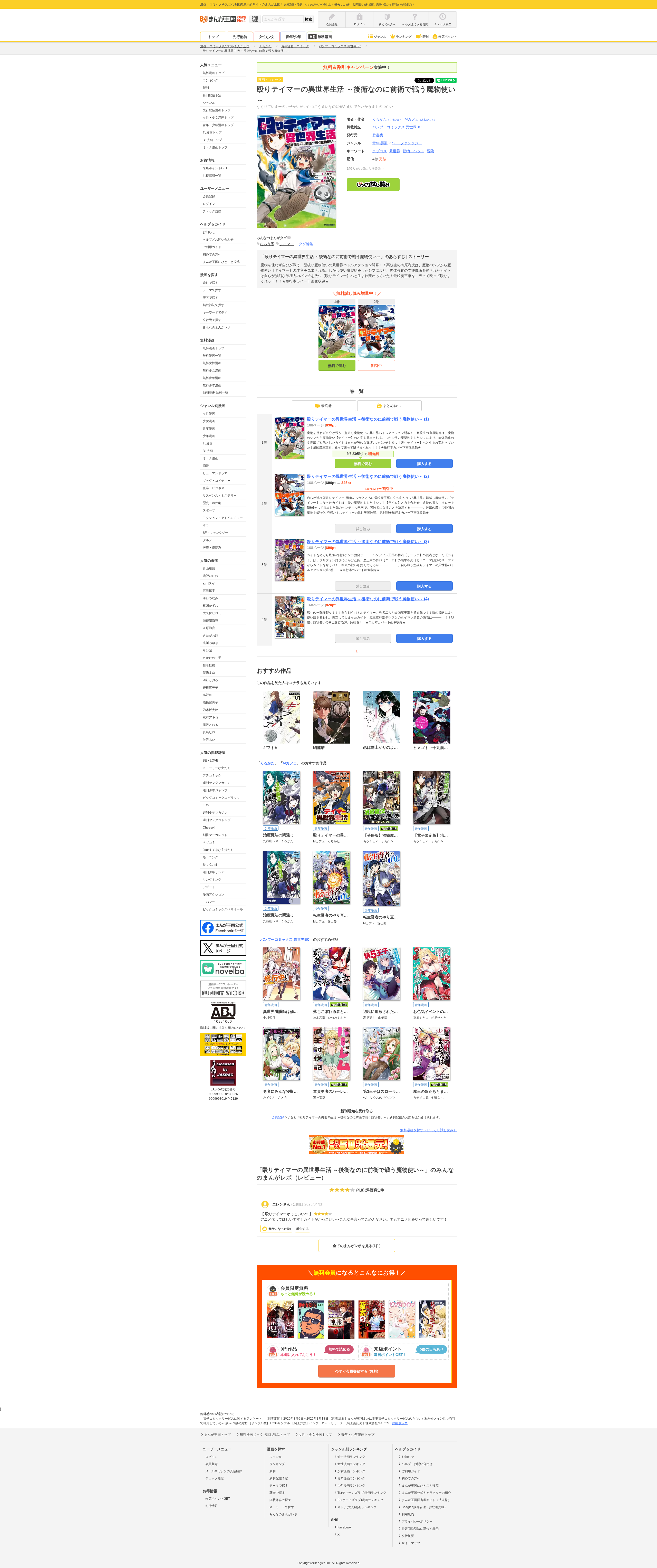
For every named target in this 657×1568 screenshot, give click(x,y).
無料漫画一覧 (212, 355)
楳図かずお (210, 605)
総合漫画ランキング (351, 1457)
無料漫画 (325, 37)
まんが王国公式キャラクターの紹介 (426, 1493)
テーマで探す (212, 290)
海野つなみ (210, 598)
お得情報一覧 (212, 175)
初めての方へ (212, 254)
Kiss (206, 805)
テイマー (286, 244)
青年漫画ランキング (351, 1478)
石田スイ (209, 583)
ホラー (207, 525)
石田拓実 (209, 591)
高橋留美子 (210, 702)
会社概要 (408, 1536)
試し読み (363, 529)
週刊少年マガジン (215, 812)
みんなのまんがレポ (216, 327)
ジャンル (380, 37)
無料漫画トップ (213, 73)
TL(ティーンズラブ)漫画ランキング (361, 1493)
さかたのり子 (212, 658)
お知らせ (209, 232)
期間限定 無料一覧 (215, 393)
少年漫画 (209, 436)
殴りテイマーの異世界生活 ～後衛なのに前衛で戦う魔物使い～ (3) (368, 541)
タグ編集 (306, 244)
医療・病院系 (212, 547)
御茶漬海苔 (210, 620)
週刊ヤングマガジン (216, 783)
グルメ (207, 540)
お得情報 (211, 1506)
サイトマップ (411, 1543)
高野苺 (207, 695)
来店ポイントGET (215, 168)
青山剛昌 (209, 568)
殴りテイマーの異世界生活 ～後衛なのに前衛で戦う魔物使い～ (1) (368, 419)
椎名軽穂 (209, 665)
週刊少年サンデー (215, 872)
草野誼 (207, 650)
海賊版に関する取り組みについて (223, 1028)
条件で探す (210, 282)
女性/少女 (266, 37)
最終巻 (326, 406)
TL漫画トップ (212, 132)
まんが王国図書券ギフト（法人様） (426, 1500)
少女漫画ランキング (351, 1471)
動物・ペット (413, 151)
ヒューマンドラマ (215, 473)
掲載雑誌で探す (213, 305)
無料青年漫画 (212, 378)
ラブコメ (379, 151)
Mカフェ (421, 119)
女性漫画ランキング (351, 1464)
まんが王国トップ (217, 1435)
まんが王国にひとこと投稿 (221, 262)
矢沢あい (209, 740)
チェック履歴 (212, 211)
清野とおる (210, 680)
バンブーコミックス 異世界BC (285, 939)
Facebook (344, 1527)
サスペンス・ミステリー (220, 495)
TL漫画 (207, 443)
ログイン (209, 204)
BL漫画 (208, 451)
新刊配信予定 (212, 95)
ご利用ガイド (212, 247)
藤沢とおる (210, 725)
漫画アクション (213, 894)
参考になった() (279, 1229)
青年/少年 (293, 37)
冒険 (430, 151)
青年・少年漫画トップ (218, 125)
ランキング (403, 37)
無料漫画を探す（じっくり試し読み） (428, 1130)
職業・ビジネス (213, 488)
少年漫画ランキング (351, 1485)
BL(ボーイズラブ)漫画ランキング (360, 1500)
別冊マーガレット (215, 835)
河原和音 (209, 628)
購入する (424, 464)
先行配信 (240, 37)
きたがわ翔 (210, 635)
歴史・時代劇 (212, 503)
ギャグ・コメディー (216, 480)
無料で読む (337, 366)
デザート (209, 887)
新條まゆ (209, 672)
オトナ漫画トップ (215, 147)
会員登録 (209, 196)
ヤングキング (212, 879)
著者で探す (210, 297)
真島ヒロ (209, 732)
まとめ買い (392, 406)
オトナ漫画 (210, 458)
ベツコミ (209, 842)
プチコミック (212, 775)
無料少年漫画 (212, 385)
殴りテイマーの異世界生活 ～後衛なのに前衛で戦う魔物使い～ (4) (368, 599)
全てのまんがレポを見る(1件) (357, 1246)
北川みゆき (210, 643)
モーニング (210, 857)
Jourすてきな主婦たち (218, 850)
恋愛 (206, 466)
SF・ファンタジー (215, 533)
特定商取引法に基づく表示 (420, 1529)
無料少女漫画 (212, 370)
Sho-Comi (210, 865)
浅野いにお (210, 576)
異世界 (394, 151)
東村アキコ (210, 717)
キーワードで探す (215, 312)
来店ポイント (447, 37)
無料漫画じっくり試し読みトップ (265, 1435)
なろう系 (267, 244)
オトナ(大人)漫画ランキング (356, 1507)
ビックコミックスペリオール (223, 909)
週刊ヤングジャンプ (216, 820)
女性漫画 (209, 413)
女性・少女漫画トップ (218, 117)
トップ (213, 37)
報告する (302, 1229)
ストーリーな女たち (216, 768)
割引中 (376, 366)
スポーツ (209, 510)
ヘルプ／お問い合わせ (218, 239)
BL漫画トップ (212, 140)
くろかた (387, 119)
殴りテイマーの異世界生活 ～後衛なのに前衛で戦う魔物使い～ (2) (368, 476)
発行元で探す (212, 320)
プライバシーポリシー (417, 1521)
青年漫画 (209, 428)
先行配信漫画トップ (216, 110)
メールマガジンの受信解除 (223, 1471)
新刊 (425, 37)
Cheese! (209, 827)
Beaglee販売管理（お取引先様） (424, 1507)
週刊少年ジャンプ (215, 790)
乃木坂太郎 (210, 710)
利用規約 (408, 1514)
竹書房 (377, 135)
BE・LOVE (210, 760)
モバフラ (209, 902)
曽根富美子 (210, 687)
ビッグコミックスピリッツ (221, 798)
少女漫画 (209, 421)
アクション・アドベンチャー (223, 518)
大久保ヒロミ (212, 613)
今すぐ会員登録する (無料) (356, 1371)
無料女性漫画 (212, 363)
